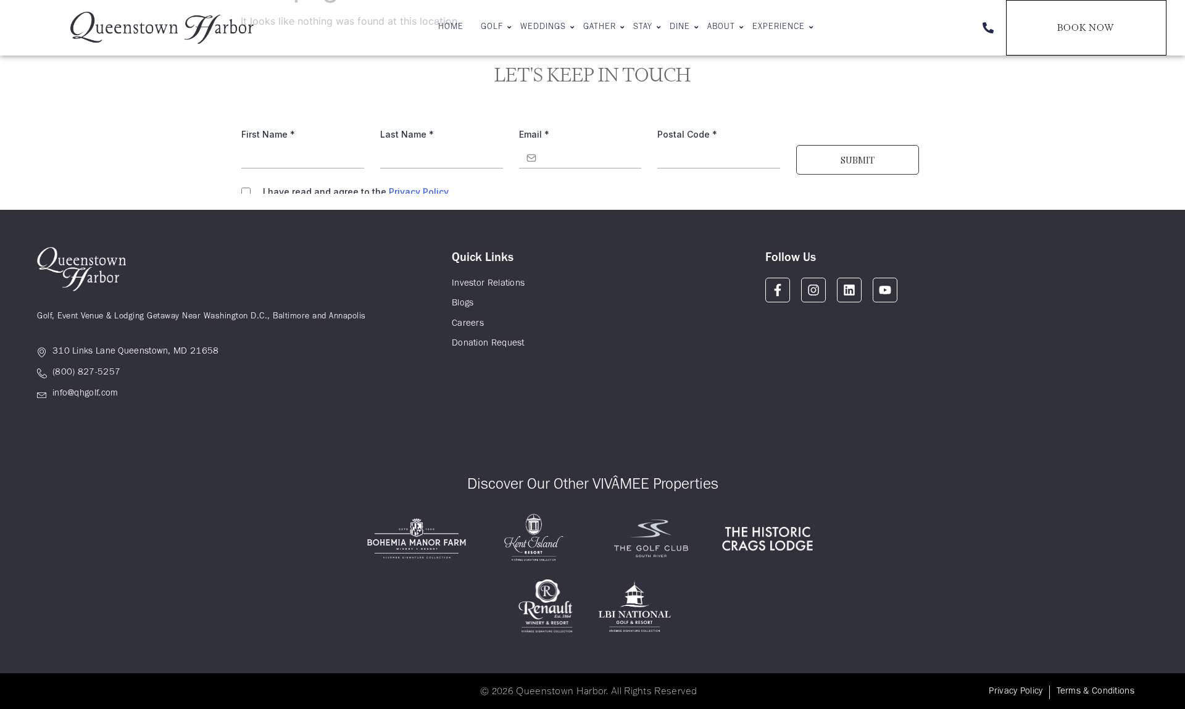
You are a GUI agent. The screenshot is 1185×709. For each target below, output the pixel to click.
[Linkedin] (849, 290)
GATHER (599, 27)
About (721, 27)
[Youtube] (885, 290)
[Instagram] (813, 290)
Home (451, 27)
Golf (492, 27)
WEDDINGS (543, 27)
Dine (680, 27)
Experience (778, 27)
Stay (642, 27)
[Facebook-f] (777, 290)
